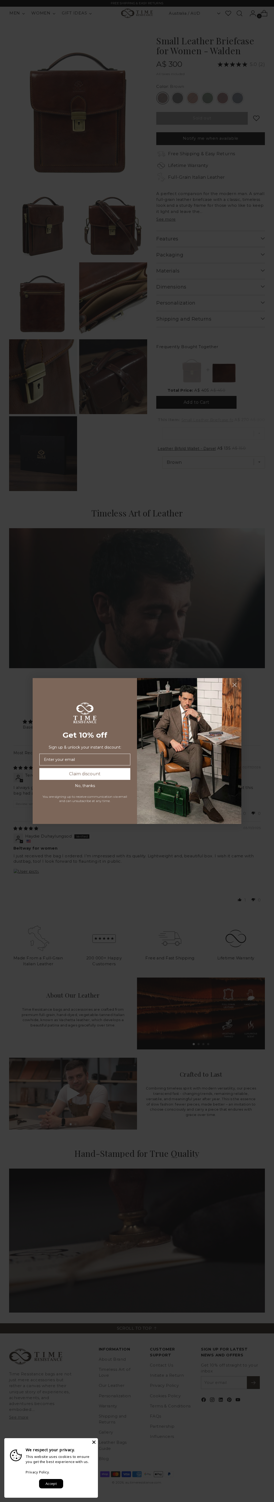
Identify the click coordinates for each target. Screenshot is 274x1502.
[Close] (94, 1442)
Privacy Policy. (38, 1472)
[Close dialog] (234, 685)
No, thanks (85, 785)
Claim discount (85, 773)
